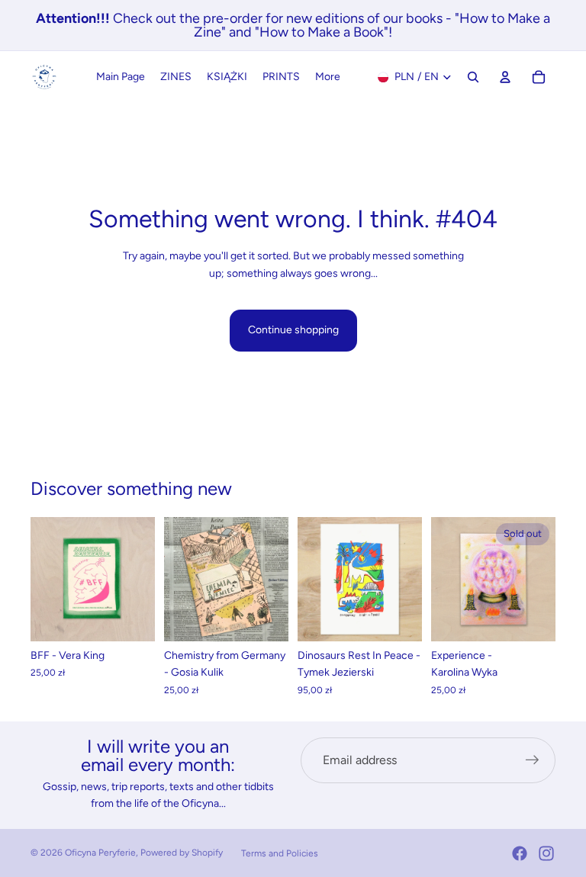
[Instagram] (546, 853)
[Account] (505, 77)
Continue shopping (293, 329)
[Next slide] (138, 579)
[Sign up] (533, 760)
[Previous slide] (47, 579)
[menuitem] (327, 77)
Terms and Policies (279, 853)
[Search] (473, 77)
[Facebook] (519, 853)
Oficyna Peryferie (100, 852)
